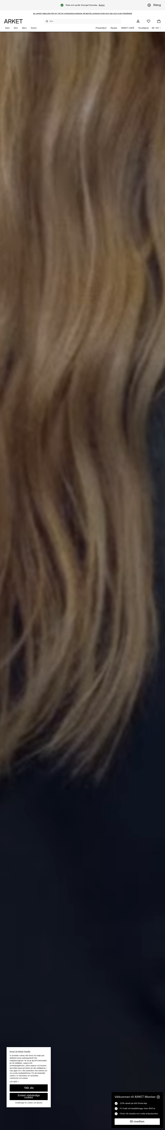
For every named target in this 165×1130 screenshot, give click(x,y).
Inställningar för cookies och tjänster (28, 1103)
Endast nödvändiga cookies (29, 1096)
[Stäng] (158, 1097)
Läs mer (14, 1082)
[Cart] (159, 21)
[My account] (138, 21)
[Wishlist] (148, 21)
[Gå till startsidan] (13, 21)
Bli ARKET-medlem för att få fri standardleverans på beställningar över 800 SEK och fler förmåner (82, 13)
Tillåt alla (29, 1088)
